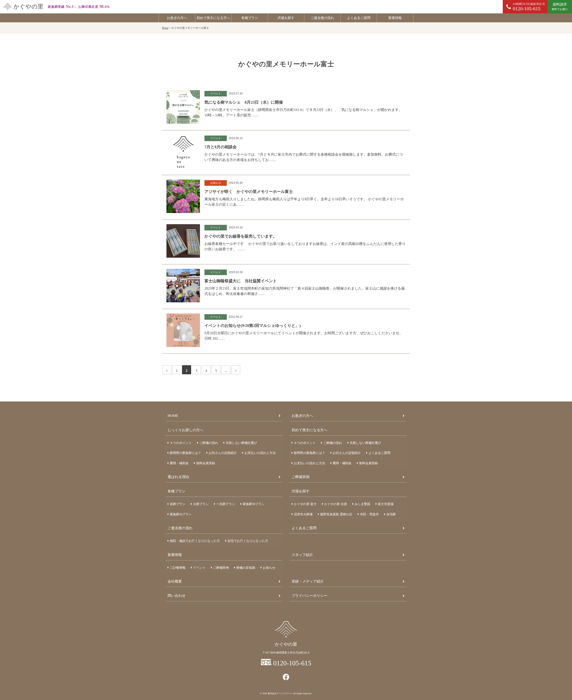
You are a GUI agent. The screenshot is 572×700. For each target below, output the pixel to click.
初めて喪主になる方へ (213, 18)
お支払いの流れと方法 (260, 453)
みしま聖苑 (362, 504)
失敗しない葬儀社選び (241, 443)
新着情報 (395, 18)
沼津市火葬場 (303, 514)
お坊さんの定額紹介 (223, 453)
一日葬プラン (225, 504)
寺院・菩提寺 (369, 514)
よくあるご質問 (358, 18)
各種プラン (249, 18)
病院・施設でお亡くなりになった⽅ (195, 541)
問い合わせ (176, 596)
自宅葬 (391, 514)
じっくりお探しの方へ (185, 430)
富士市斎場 (385, 504)
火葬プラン (201, 504)
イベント (199, 567)
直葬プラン (177, 504)
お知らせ (269, 567)
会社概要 (175, 581)
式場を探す (286, 18)
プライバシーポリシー (309, 596)
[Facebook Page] (286, 677)
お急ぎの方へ (177, 18)
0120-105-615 (292, 663)
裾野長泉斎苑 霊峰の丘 (336, 514)
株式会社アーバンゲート (280, 693)
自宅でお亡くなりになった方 (247, 541)
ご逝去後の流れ (322, 18)
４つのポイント (181, 443)
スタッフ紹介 (302, 555)
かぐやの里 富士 (305, 504)
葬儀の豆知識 (245, 567)
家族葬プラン (254, 504)
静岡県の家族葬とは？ (185, 453)
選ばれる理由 (178, 477)
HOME (173, 416)
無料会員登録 (205, 463)
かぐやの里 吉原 (335, 504)
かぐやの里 (28, 6)
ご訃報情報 (177, 567)
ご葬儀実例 (300, 477)
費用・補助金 (179, 463)
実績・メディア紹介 (308, 581)
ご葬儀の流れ (208, 443)
